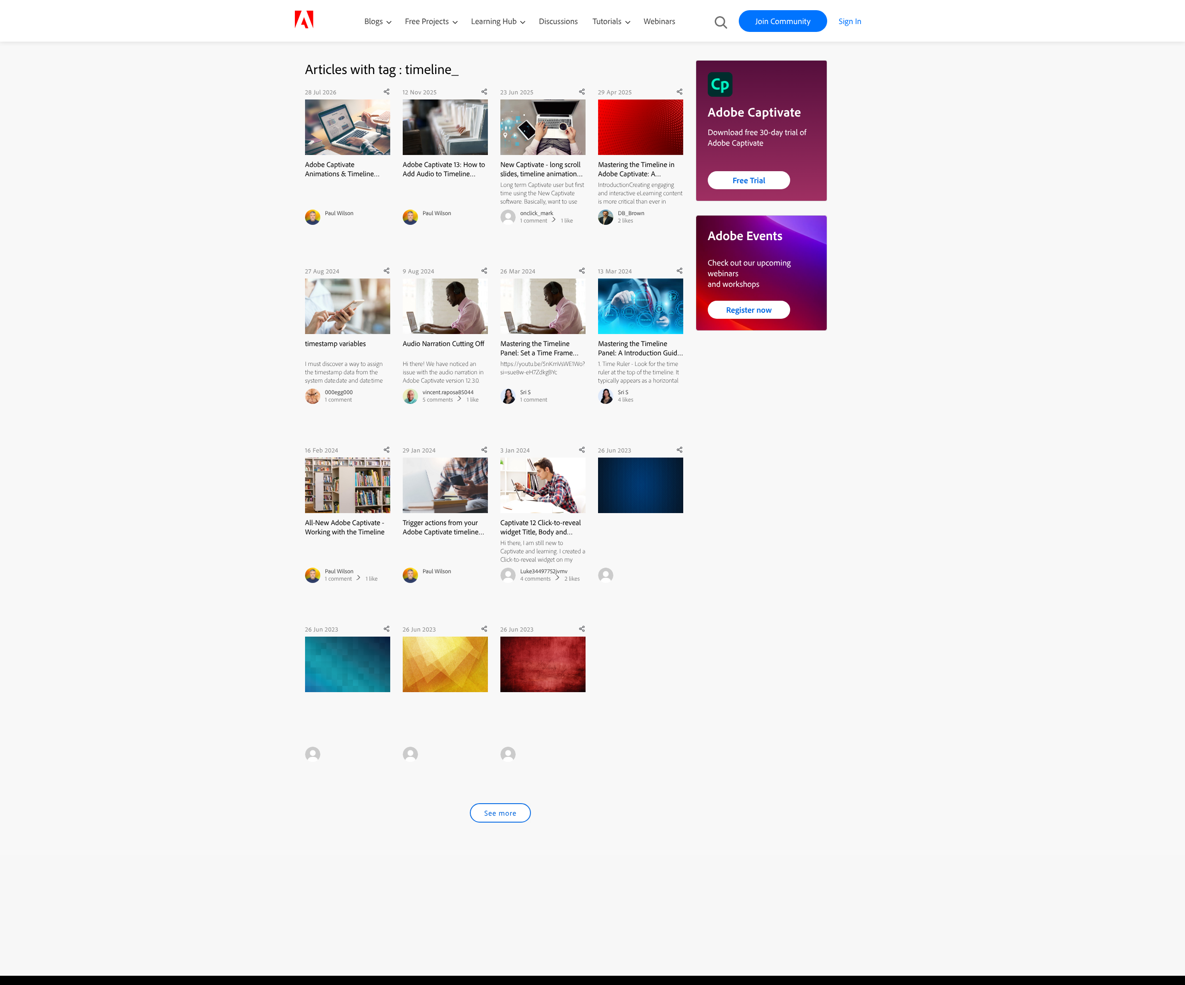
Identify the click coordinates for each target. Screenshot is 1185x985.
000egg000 (339, 392)
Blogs (373, 21)
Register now (749, 309)
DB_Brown (631, 213)
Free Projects (428, 21)
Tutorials (607, 21)
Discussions (558, 21)
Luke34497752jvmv (544, 571)
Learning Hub (495, 21)
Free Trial (749, 180)
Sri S (525, 392)
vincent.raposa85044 (448, 392)
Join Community (783, 21)
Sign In (850, 21)
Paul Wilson (339, 213)
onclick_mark (536, 213)
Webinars (659, 21)
